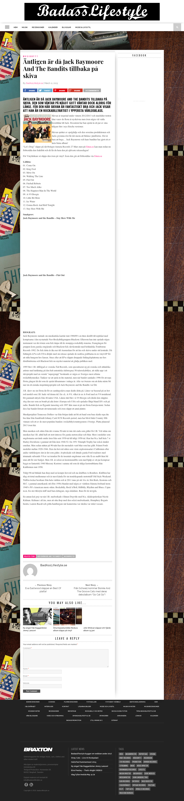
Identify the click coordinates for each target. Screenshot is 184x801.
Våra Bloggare (32, 716)
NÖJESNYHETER (34, 711)
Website (26, 683)
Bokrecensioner (32, 702)
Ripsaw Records (139, 785)
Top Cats (129, 789)
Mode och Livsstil (107, 706)
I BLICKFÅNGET (30, 706)
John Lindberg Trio (140, 777)
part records (125, 758)
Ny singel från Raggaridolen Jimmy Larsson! (35, 629)
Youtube (151, 785)
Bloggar (66, 27)
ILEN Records (125, 781)
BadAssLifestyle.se (34, 83)
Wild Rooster (147, 781)
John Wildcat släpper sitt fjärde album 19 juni (97, 629)
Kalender (53, 27)
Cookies (51, 702)
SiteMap (114, 720)
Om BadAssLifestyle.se (81, 716)
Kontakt (65, 706)
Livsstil (142, 769)
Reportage (72, 711)
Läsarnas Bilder (84, 706)
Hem (16, 27)
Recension (148, 758)
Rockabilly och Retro (93, 711)
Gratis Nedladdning (137, 702)
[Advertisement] (92, 40)
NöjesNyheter (125, 777)
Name (26, 669)
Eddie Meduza (150, 773)
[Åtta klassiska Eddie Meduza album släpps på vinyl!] (67, 624)
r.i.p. (121, 789)
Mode (132, 765)
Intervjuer (48, 706)
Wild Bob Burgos (126, 793)
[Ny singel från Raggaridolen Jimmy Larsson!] (37, 624)
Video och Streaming (55, 716)
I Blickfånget (125, 785)
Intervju (135, 781)
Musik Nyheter (129, 706)
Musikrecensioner (151, 706)
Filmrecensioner (70, 702)
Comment (27, 648)
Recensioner (38, 27)
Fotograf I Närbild (113, 702)
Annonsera (121, 716)
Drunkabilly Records (128, 769)
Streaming (124, 765)
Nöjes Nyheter (142, 765)
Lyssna (152, 754)
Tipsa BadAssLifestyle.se (146, 711)
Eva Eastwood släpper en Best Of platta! (43, 590)
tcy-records (125, 761)
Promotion (136, 761)
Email (26, 676)
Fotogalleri (91, 702)
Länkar (138, 716)
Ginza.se (90, 146)
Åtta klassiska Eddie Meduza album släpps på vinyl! (65, 629)
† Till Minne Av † (96, 720)
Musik (25, 27)
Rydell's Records (142, 789)
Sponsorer (103, 716)
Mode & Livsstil (83, 27)
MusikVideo (137, 773)
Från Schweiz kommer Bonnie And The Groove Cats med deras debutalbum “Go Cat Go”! (92, 591)
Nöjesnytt (137, 758)
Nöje (121, 754)
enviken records (150, 761)
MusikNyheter (69, 556)
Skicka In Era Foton (119, 711)
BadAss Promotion (73, 720)
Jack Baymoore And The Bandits (49, 556)
